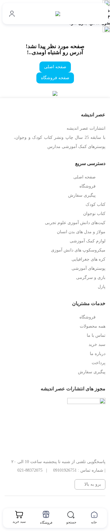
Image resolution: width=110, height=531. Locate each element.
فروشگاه (87, 186)
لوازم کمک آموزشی (87, 241)
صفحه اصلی (55, 67)
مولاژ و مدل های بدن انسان (81, 232)
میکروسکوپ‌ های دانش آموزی (78, 250)
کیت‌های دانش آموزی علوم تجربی (75, 222)
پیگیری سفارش (82, 195)
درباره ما (97, 353)
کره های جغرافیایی (88, 259)
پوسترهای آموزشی (88, 268)
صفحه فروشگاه (55, 78)
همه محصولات (92, 326)
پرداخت (98, 362)
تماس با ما (96, 335)
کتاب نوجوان (94, 213)
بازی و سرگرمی (90, 277)
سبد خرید (97, 344)
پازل (101, 286)
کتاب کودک (95, 204)
